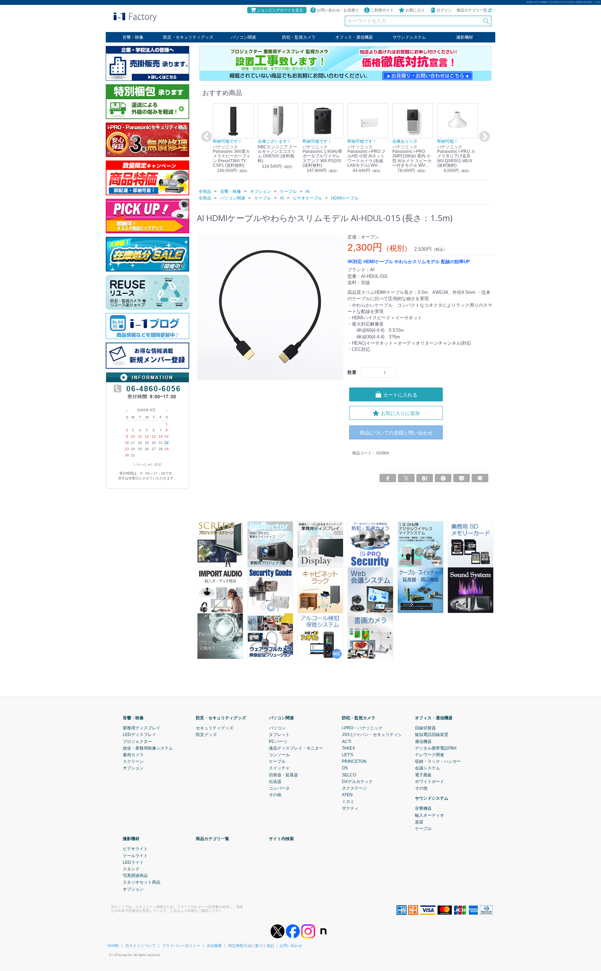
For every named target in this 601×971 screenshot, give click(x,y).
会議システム (427, 768)
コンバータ (279, 787)
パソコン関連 (243, 37)
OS (345, 768)
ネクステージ (354, 787)
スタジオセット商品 (141, 882)
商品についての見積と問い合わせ (396, 432)
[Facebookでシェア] (387, 477)
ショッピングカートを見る (280, 10)
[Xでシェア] (406, 477)
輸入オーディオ (429, 815)
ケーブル (277, 761)
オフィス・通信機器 (354, 37)
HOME (113, 945)
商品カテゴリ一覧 (472, 10)
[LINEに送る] (480, 477)
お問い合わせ (290, 945)
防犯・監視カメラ (298, 37)
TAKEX (348, 747)
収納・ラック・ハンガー (438, 761)
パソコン (277, 728)
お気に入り (415, 10)
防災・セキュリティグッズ (188, 37)
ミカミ (348, 801)
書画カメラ (133, 754)
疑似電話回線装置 (431, 734)
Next (483, 136)
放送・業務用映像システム (148, 747)
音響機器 (423, 808)
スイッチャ (279, 768)
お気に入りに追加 (400, 413)
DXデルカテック (357, 781)
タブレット (279, 734)
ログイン (444, 10)
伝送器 (275, 781)
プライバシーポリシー (181, 945)
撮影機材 (464, 37)
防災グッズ (206, 734)
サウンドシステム (409, 37)
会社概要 (214, 945)
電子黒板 (423, 774)
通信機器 (423, 741)
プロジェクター (137, 741)
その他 (275, 794)
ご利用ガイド (382, 10)
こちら (175, 910)
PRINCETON (354, 761)
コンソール (279, 754)
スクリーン (133, 761)
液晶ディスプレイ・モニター (296, 747)
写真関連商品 (135, 875)
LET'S (347, 754)
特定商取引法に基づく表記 (251, 945)
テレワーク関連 (429, 754)
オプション (133, 768)
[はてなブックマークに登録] (424, 477)
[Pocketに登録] (461, 477)
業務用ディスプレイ (141, 728)
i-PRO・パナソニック (362, 728)
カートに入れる (400, 394)
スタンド (131, 868)
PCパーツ (278, 741)
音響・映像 (132, 37)
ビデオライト (135, 848)
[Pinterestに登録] (443, 477)
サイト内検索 (281, 838)
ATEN (347, 794)
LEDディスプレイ (139, 734)
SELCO (349, 774)
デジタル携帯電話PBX (436, 747)
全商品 (205, 191)
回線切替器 (425, 728)
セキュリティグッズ (214, 728)
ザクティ (350, 808)
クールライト (135, 855)
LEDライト (133, 862)
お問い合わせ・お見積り (338, 10)
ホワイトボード (429, 781)
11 (140, 436)
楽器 (419, 821)
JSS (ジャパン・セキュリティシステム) (379, 734)
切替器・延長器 (283, 774)
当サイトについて (140, 945)
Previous (205, 136)
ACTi (346, 741)
